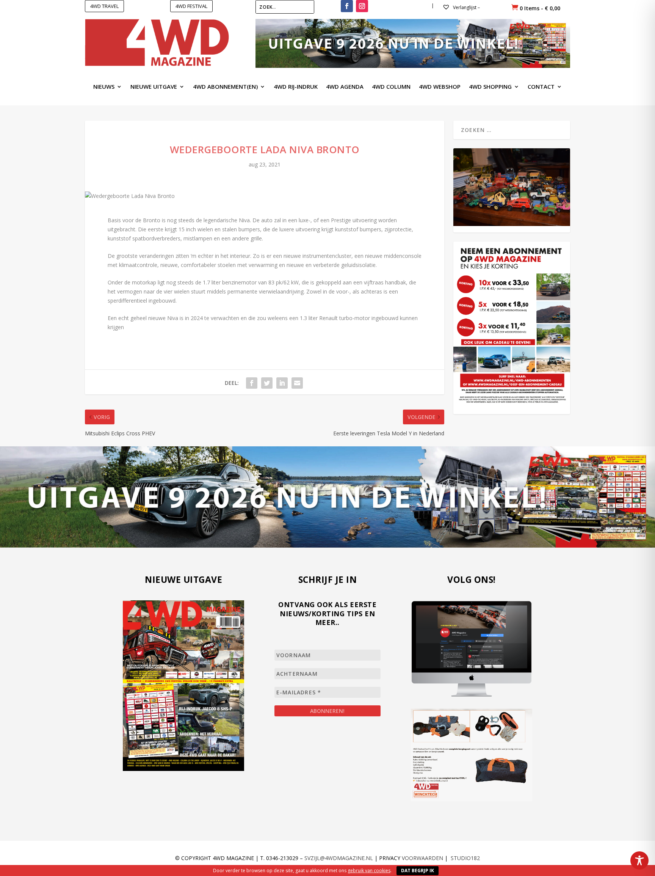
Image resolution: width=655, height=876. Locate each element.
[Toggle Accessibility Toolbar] (639, 860)
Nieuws (103, 87)
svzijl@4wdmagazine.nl (338, 858)
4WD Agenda (345, 87)
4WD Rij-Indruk (296, 87)
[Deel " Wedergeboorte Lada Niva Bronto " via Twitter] (266, 383)
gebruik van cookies (369, 870)
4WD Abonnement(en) (225, 87)
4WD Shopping (490, 87)
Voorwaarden (422, 858)
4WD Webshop (440, 87)
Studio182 (465, 858)
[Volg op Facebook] (347, 6)
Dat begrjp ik (417, 870)
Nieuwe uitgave (153, 87)
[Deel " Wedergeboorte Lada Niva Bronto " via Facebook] (251, 383)
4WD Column (391, 87)
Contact (541, 87)
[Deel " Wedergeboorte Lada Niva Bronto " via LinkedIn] (282, 383)
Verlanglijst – (466, 7)
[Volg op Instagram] (362, 6)
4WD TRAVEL (104, 6)
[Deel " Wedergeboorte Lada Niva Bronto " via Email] (297, 383)
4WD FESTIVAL (191, 6)
